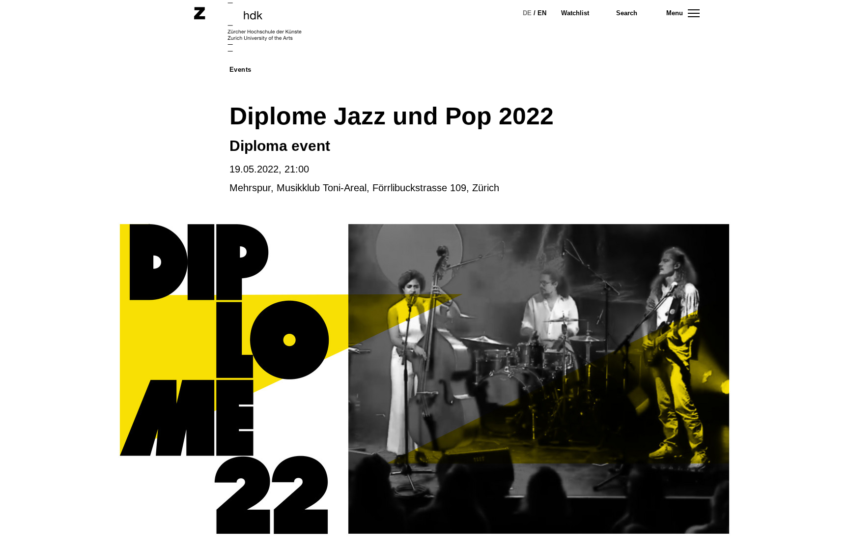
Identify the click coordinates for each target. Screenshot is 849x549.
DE (527, 13)
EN (542, 13)
